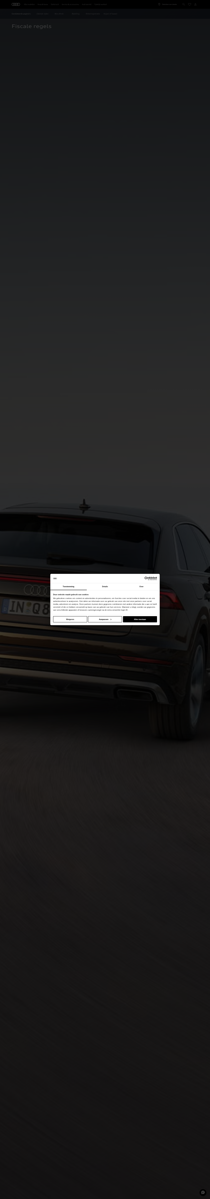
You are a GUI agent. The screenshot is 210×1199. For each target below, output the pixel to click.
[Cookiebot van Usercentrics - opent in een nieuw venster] (146, 578)
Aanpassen (103, 619)
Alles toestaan (140, 619)
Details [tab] (105, 586)
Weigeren (70, 619)
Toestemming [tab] (68, 586)
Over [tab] (141, 586)
